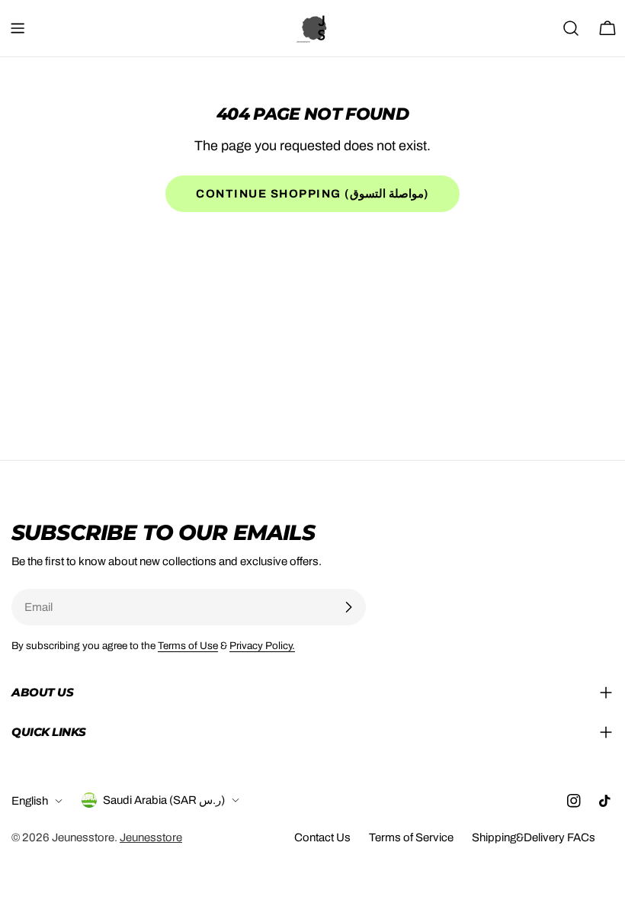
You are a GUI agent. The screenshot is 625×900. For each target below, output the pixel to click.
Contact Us (322, 837)
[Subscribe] (348, 607)
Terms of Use (188, 645)
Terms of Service (411, 837)
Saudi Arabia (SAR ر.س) (164, 800)
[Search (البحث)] (571, 28)
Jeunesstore (83, 837)
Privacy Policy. (262, 645)
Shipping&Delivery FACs (533, 837)
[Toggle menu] (17, 28)
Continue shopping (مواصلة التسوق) (312, 194)
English (29, 801)
